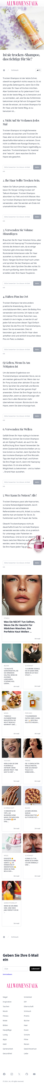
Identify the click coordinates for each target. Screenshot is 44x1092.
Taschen (6, 1006)
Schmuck (14, 70)
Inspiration (7, 1002)
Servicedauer (7, 974)
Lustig (5, 1035)
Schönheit (28, 997)
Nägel (5, 997)
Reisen (26, 1044)
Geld (4, 1044)
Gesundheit (7, 1053)
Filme (26, 1039)
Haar (26, 1025)
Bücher (27, 1020)
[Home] (4, 70)
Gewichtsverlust (30, 1049)
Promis (26, 1016)
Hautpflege (7, 1030)
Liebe (26, 1053)
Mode (5, 1020)
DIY (25, 1002)
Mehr (37, 167)
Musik (5, 1011)
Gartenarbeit (8, 1049)
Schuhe (27, 1035)
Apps (5, 1039)
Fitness (5, 1016)
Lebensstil (35, 969)
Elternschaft (28, 1006)
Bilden (5, 1025)
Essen (26, 1030)
